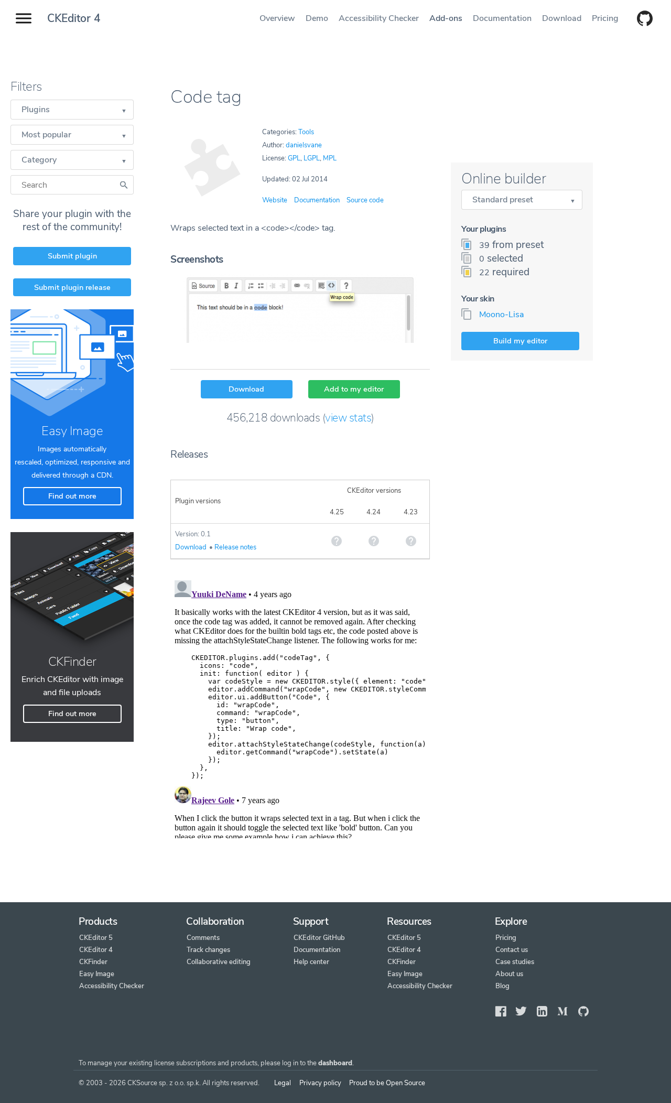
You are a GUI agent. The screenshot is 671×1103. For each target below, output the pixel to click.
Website (274, 200)
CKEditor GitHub (319, 938)
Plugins (35, 109)
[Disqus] (300, 707)
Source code (365, 200)
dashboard (335, 1063)
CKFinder (93, 962)
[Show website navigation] (23, 18)
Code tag (205, 96)
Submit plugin (72, 256)
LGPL (312, 158)
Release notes (235, 547)
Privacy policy (320, 1083)
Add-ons (445, 18)
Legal (282, 1083)
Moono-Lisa (501, 314)
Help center (311, 962)
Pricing (605, 18)
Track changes (208, 950)
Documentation (502, 18)
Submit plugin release (72, 287)
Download (561, 18)
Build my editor (520, 341)
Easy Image (96, 974)
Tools (306, 132)
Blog (502, 986)
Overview (277, 18)
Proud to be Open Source (387, 1083)
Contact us (511, 950)
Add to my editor (354, 389)
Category (39, 160)
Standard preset (502, 200)
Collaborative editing (219, 962)
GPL (294, 158)
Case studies (514, 962)
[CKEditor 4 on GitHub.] (639, 19)
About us (509, 974)
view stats (348, 417)
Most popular (46, 134)
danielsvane (304, 145)
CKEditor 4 (74, 18)
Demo (317, 18)
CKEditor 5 (96, 938)
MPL (330, 158)
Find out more (72, 496)
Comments (203, 938)
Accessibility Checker (379, 18)
